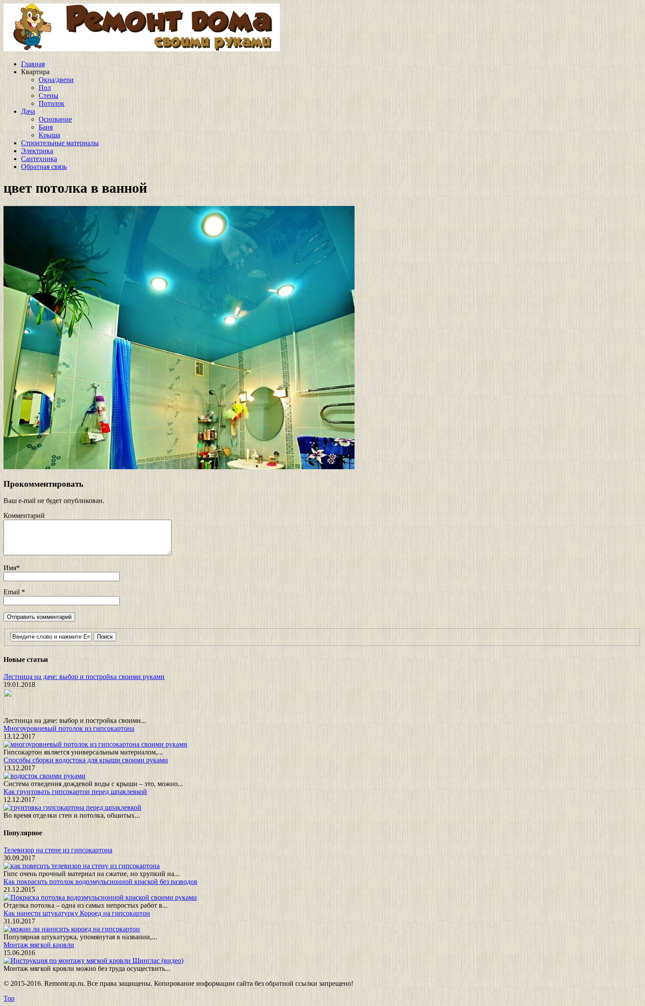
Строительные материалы (60, 143)
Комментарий (24, 515)
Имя (10, 567)
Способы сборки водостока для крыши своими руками (86, 760)
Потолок (51, 103)
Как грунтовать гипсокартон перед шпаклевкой (75, 791)
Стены (48, 95)
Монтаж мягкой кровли (39, 945)
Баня (46, 127)
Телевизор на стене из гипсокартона (58, 850)
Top (9, 998)
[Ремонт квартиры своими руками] (142, 49)
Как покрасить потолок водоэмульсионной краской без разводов (100, 881)
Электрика (37, 150)
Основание (55, 119)
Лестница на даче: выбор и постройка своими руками (84, 676)
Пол (45, 87)
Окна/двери (56, 79)
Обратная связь (44, 166)
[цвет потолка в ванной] (179, 467)
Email (13, 592)
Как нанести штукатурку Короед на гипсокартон (77, 913)
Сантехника (39, 158)
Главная (33, 64)
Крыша (49, 135)
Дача (28, 111)
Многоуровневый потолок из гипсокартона (69, 728)
